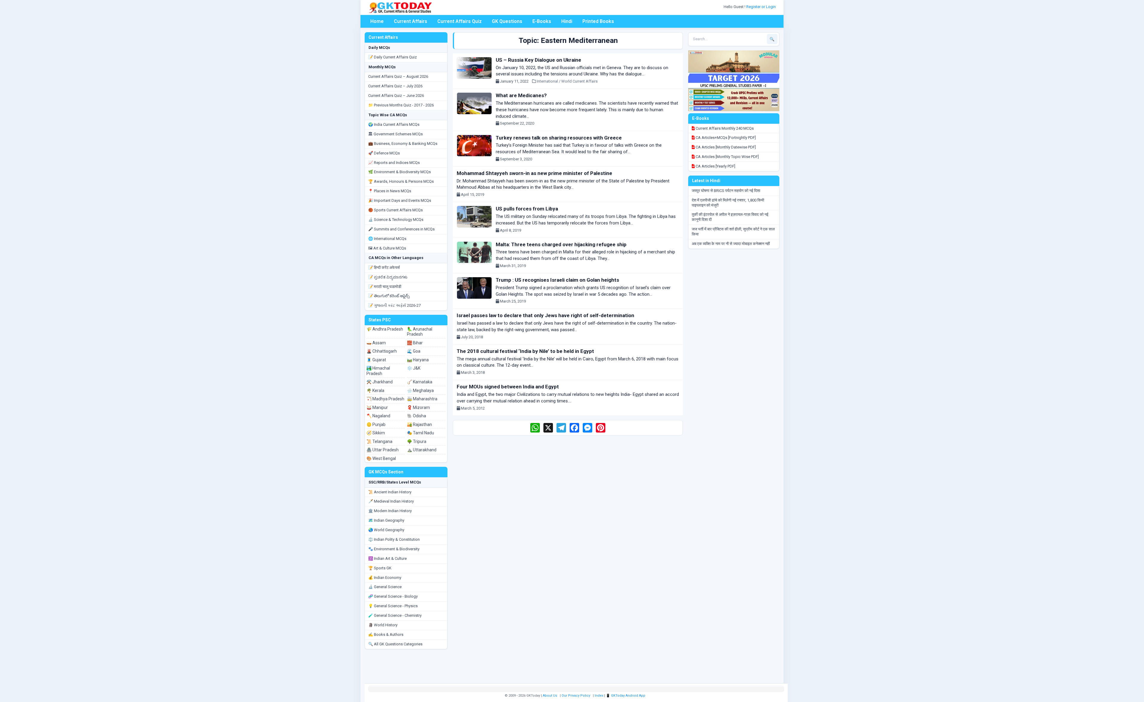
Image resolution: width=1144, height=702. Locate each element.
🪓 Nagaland (378, 415)
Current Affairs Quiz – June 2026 (396, 95)
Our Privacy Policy (576, 696)
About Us (550, 696)
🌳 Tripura (416, 441)
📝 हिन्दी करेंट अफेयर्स (384, 267)
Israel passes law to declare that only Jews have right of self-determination (545, 315)
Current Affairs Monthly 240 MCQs (724, 128)
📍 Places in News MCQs (389, 191)
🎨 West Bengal (381, 458)
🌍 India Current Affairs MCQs (393, 124)
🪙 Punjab (376, 424)
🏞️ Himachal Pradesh (378, 371)
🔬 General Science (385, 587)
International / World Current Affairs (567, 81)
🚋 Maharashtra (422, 398)
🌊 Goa (413, 351)
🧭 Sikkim (375, 432)
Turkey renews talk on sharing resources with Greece (559, 138)
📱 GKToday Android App (626, 696)
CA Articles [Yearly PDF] (715, 166)
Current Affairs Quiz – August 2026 (398, 76)
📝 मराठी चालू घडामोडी (384, 286)
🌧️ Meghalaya (420, 390)
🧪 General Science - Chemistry (395, 615)
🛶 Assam (376, 342)
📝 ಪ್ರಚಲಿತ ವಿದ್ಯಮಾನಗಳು (388, 277)
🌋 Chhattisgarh (381, 351)
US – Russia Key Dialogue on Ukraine (538, 60)
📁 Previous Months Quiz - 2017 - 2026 (401, 105)
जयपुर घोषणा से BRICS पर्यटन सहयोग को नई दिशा (726, 190)
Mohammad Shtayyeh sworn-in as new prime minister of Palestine (534, 173)
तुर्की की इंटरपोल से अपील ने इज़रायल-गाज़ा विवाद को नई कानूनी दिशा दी (730, 217)
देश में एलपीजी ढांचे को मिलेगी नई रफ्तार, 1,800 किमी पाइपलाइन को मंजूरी (728, 202)
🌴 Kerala (375, 390)
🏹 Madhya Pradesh (385, 398)
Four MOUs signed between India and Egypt (508, 387)
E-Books (541, 21)
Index (599, 696)
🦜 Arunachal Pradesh (419, 332)
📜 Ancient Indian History (389, 492)
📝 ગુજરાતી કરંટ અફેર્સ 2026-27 (394, 305)
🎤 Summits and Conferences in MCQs (401, 229)
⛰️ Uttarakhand (421, 449)
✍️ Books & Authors (385, 634)
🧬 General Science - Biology (393, 596)
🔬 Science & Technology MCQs (395, 219)
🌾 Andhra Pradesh (384, 329)
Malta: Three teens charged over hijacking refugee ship (561, 244)
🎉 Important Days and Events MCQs (399, 200)
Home (377, 21)
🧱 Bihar (415, 342)
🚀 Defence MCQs (384, 153)
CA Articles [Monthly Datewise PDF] (725, 147)
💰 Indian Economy (384, 577)
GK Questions (507, 21)
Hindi (566, 21)
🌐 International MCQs (387, 238)
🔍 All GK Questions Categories (395, 644)
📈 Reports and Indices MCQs (394, 162)
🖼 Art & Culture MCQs (387, 248)
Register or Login (761, 6)
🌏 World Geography (386, 530)
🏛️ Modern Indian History (390, 511)
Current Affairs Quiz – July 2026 (395, 86)
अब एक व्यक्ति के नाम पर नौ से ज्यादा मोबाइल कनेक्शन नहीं (731, 243)
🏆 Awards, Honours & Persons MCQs (401, 181)
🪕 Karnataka (419, 381)
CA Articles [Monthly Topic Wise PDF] (727, 156)
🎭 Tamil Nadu (420, 432)
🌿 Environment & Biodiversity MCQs (399, 172)
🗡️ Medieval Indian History (391, 501)
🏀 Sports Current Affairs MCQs (395, 210)
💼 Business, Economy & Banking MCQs (402, 143)
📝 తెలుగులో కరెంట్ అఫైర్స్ (389, 296)
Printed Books (598, 21)
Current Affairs (410, 21)
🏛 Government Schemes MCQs (395, 134)
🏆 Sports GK (379, 568)
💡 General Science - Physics (393, 606)
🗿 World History (382, 625)
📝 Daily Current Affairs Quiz (392, 57)
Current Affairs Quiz (459, 21)
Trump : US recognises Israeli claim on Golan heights (557, 280)
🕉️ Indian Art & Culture (387, 558)
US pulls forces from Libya (527, 209)
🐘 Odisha (416, 415)
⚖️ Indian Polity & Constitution (394, 539)
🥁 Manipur (377, 407)
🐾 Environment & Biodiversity (393, 549)
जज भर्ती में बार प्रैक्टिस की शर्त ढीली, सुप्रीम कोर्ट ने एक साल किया (733, 231)
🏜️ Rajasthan (419, 424)
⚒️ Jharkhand (379, 381)
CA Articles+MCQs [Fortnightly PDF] (725, 137)
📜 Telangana (379, 441)
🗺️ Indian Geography (386, 520)
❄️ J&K (413, 368)
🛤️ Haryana (418, 359)
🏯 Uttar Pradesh (382, 449)
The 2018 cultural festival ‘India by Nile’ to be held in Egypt (525, 351)
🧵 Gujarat (376, 359)
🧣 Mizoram (418, 407)
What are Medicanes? (521, 95)
